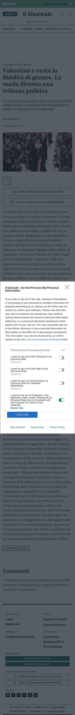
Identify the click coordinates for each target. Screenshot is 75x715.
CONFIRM (22, 414)
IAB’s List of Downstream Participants (41, 339)
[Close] (68, 288)
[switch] (61, 358)
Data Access (37, 427)
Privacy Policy (57, 427)
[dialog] (37, 357)
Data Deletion (17, 427)
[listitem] (37, 350)
